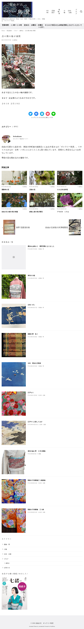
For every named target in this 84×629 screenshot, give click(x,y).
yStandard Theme (33, 626)
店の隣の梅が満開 (30, 30)
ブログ (76, 11)
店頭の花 (32, 189)
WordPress (52, 626)
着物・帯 (59, 11)
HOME (47, 11)
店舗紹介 (53, 11)
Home (3, 30)
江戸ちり (31, 392)
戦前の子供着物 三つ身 (36, 509)
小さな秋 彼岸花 (62, 189)
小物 (64, 11)
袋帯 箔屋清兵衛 (23, 227)
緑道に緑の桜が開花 (36, 212)
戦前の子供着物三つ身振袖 (36, 480)
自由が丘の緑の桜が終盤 (10, 212)
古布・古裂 (70, 11)
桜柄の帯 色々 (33, 334)
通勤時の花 (6, 189)
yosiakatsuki (41, 626)
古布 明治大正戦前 (34, 363)
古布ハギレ (31, 305)
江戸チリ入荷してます (35, 422)
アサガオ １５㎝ (63, 212)
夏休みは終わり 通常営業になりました (41, 246)
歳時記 (22, 30)
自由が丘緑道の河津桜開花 (56, 227)
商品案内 (9, 30)
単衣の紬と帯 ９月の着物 (36, 451)
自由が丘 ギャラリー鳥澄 (44, 623)
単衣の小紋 (31, 275)
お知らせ (7, 567)
